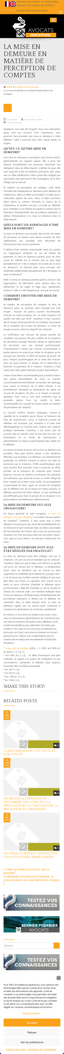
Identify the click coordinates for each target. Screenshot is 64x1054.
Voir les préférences (32, 1042)
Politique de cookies (16, 1049)
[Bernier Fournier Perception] (32, 26)
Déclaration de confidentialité (42, 1049)
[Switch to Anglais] (13, 4)
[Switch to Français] (7, 4)
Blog (17, 87)
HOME (9, 87)
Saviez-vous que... (31, 87)
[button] (58, 978)
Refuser (32, 1032)
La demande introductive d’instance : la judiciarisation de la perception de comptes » (32, 880)
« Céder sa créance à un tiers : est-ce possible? (26, 871)
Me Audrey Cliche (34, 120)
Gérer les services (31, 1013)
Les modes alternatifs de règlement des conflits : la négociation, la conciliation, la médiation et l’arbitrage (31, 804)
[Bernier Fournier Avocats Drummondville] (32, 923)
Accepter (32, 1022)
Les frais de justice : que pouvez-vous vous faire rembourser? (31, 855)
